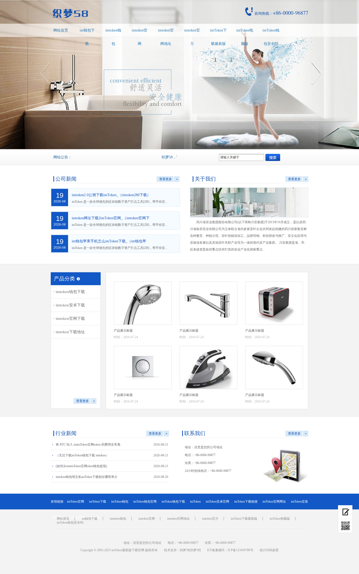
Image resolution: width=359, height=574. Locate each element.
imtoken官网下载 (70, 318)
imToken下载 (97, 501)
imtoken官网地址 (166, 37)
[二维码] (345, 526)
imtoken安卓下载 (70, 305)
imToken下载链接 (246, 501)
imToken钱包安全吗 (271, 37)
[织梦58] (195, 550)
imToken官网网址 (274, 501)
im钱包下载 (87, 37)
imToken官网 (75, 501)
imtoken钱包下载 (70, 292)
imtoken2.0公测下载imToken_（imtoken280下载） (111, 195)
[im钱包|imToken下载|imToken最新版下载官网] (107, 13)
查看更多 (165, 179)
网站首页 (60, 30)
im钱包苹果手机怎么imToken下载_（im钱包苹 (109, 241)
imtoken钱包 (113, 37)
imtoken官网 (139, 37)
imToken (195, 501)
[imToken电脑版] (345, 512)
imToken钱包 (119, 501)
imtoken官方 (192, 37)
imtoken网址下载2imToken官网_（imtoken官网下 (111, 218)
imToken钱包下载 (173, 501)
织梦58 (184, 550)
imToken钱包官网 (145, 501)
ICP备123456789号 (240, 550)
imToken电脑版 (244, 37)
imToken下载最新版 (218, 37)
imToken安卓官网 (217, 501)
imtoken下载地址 (70, 332)
